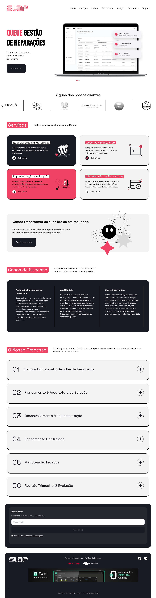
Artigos (120, 8)
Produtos (106, 8)
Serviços (83, 8)
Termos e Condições (34, 536)
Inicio (73, 8)
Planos (94, 8)
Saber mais (16, 68)
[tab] (77, 80)
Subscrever (78, 530)
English (145, 8)
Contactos (133, 8)
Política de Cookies (93, 558)
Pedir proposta (24, 242)
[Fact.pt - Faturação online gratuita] (83, 575)
